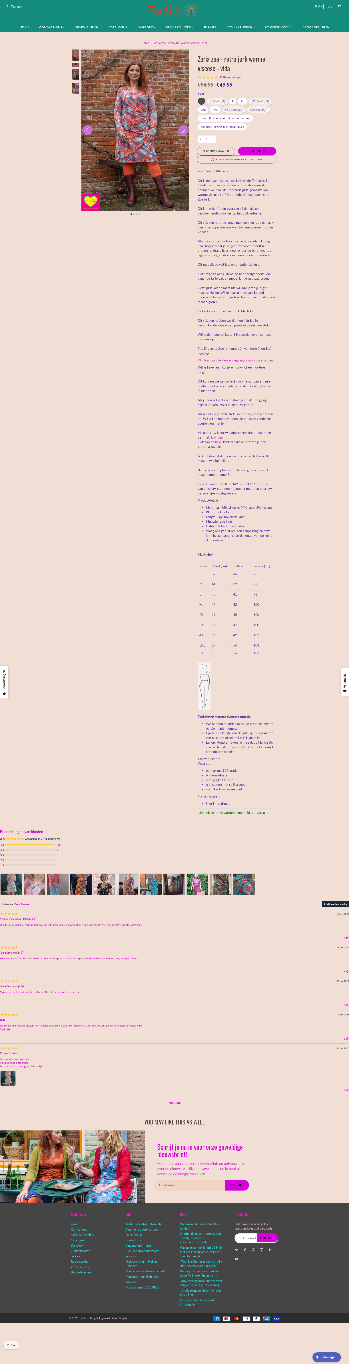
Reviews (131, 1256)
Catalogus (118, 27)
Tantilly (83, 1318)
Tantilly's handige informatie (144, 1224)
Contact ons (51, 27)
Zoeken (130, 1282)
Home (24, 27)
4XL (215, 109)
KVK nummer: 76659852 (142, 1287)
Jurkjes (210, 27)
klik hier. (217, 437)
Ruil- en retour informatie (142, 1251)
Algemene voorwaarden (141, 1229)
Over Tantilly (134, 1235)
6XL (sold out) (258, 109)
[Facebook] (245, 1250)
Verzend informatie (138, 1245)
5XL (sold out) (233, 109)
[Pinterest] (253, 1250)
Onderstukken (178, 27)
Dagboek (145, 27)
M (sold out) (217, 101)
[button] (75, 55)
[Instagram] (261, 1250)
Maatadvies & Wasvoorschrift (145, 1271)
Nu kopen (257, 151)
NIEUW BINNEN (87, 27)
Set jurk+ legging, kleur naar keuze (222, 126)
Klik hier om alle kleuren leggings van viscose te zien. (236, 360)
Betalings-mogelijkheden (142, 1277)
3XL (203, 109)
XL (242, 101)
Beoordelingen (316, 27)
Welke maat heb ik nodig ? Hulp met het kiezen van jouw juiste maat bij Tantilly (201, 1252)
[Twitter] (236, 1250)
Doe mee (237, 1185)
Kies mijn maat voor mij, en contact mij (225, 118)
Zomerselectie (278, 27)
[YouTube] (236, 1258)
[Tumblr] (270, 1250)
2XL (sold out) (260, 101)
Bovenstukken (240, 27)
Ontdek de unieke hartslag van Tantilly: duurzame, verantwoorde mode (200, 1238)
